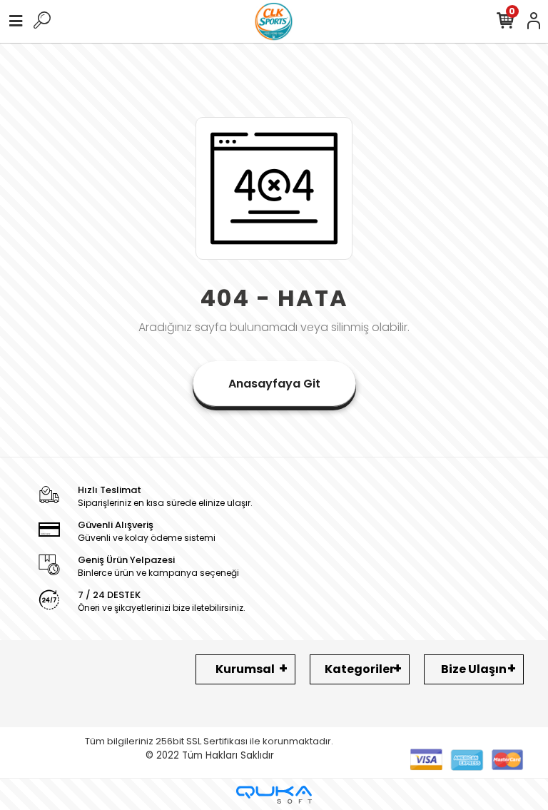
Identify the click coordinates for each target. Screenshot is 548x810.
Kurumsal (245, 669)
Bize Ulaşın (474, 669)
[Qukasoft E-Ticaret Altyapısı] (274, 795)
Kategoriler (360, 669)
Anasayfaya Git (274, 383)
